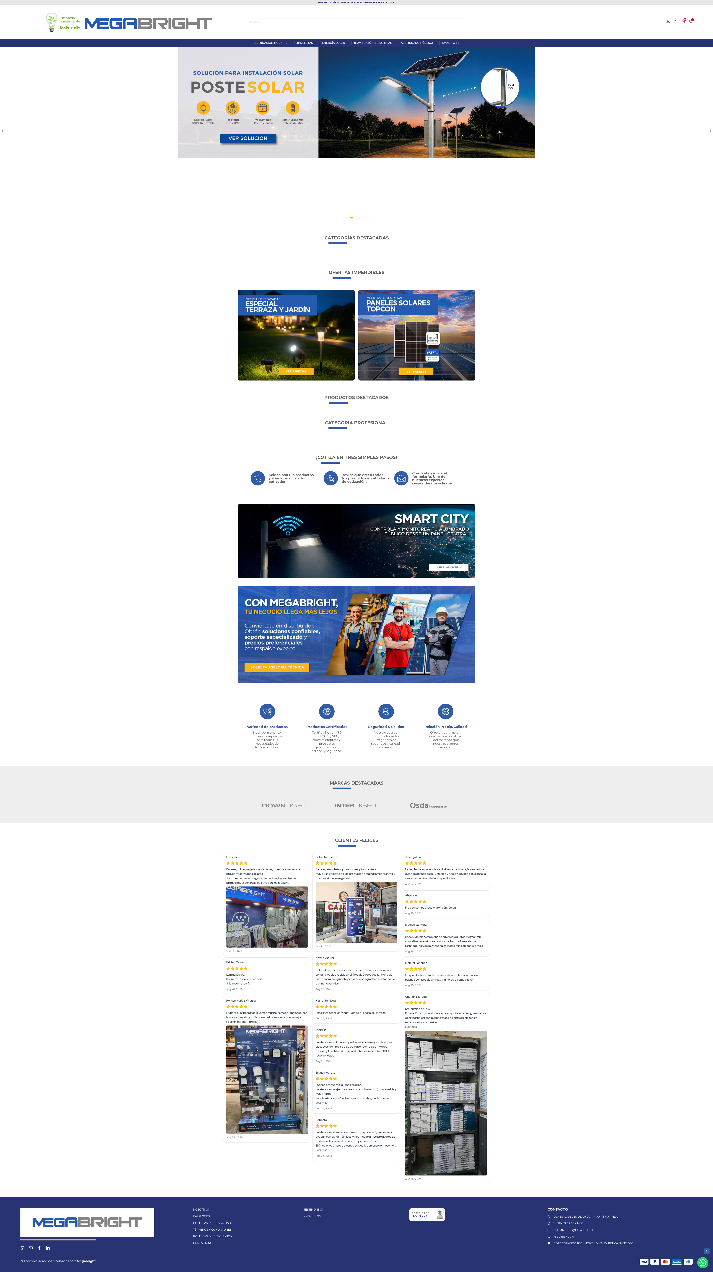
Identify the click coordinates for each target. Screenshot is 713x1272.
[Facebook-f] (39, 1248)
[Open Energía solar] (347, 43)
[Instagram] (22, 1248)
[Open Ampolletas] (315, 43)
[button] (2, 131)
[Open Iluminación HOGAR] (286, 43)
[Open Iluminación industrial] (394, 43)
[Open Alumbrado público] (435, 43)
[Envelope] (31, 1248)
